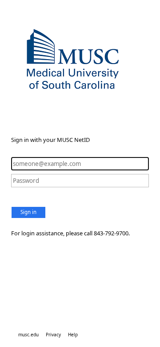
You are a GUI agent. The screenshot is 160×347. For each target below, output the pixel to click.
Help (73, 334)
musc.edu (28, 334)
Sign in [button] (28, 212)
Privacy (53, 334)
